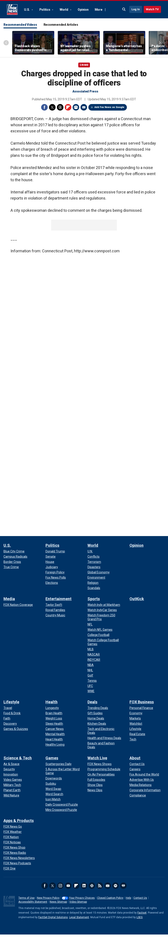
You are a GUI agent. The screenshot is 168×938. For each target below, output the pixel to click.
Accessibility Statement (32, 901)
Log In (135, 9)
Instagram (60, 885)
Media (9, 598)
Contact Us (140, 897)
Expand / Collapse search (124, 9)
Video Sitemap (78, 901)
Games (52, 758)
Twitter (52, 107)
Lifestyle (11, 702)
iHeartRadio (123, 885)
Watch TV (152, 9)
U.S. (27, 9)
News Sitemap (58, 901)
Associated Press (85, 91)
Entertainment (59, 598)
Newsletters (107, 885)
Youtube (68, 885)
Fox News (12, 9)
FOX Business (142, 702)
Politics (45, 9)
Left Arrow (6, 42)
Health (52, 702)
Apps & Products (19, 820)
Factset (142, 912)
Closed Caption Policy (110, 897)
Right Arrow (160, 42)
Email (83, 107)
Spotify (115, 885)
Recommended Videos (20, 24)
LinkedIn (84, 885)
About (135, 758)
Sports (94, 598)
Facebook (44, 107)
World (64, 9)
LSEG (139, 917)
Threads (60, 107)
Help (128, 897)
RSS (99, 885)
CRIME (84, 65)
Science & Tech (18, 758)
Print (76, 107)
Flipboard (68, 107)
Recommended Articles (61, 24)
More (98, 9)
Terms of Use (26, 897)
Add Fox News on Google (109, 107)
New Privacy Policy (48, 897)
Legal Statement (79, 917)
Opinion (83, 9)
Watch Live (97, 758)
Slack (92, 885)
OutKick (137, 598)
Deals (92, 702)
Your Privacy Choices (82, 897)
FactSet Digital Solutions (53, 917)
